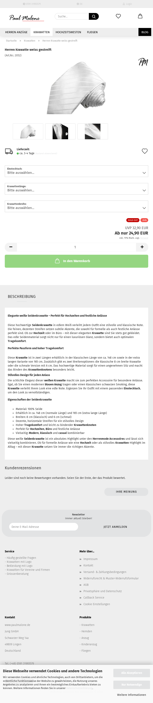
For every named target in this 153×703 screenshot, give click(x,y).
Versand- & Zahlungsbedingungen (104, 572)
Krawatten (41, 32)
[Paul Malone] (27, 18)
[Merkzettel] (118, 16)
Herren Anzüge (16, 32)
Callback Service (93, 597)
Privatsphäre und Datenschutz (102, 591)
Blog (144, 32)
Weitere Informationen (131, 695)
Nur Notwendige (132, 684)
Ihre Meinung (126, 491)
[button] (140, 16)
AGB (85, 585)
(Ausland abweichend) (46, 153)
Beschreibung (22, 296)
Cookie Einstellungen (96, 604)
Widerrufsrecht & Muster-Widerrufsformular (111, 578)
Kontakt (88, 565)
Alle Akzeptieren (131, 673)
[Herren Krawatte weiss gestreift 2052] (76, 87)
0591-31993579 (33, 4)
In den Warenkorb (76, 261)
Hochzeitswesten (68, 32)
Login (128, 4)
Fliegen (92, 32)
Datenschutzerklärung (79, 688)
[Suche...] (94, 16)
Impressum (90, 559)
